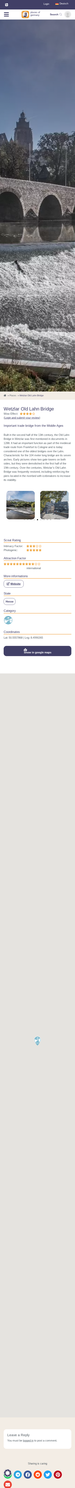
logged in (28, 1440)
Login (46, 4)
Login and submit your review (22, 417)
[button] (24, 519)
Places (12, 395)
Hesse (9, 601)
